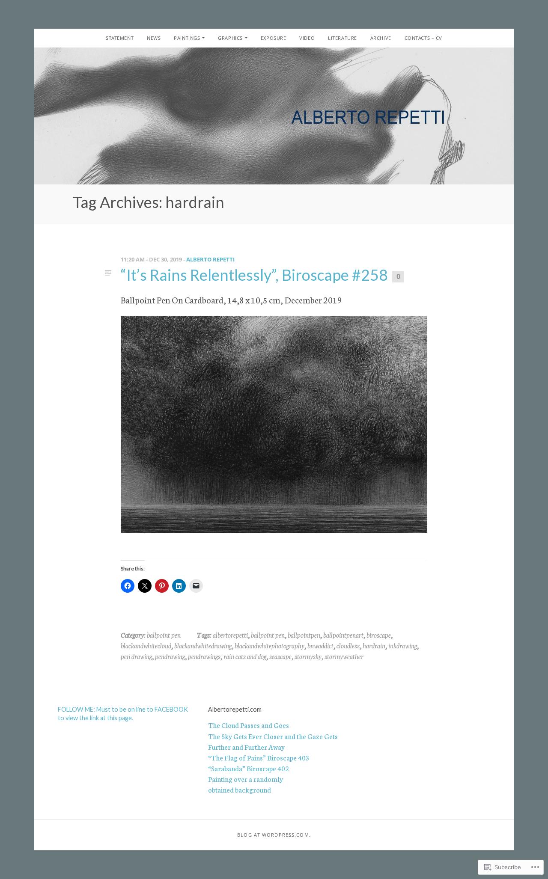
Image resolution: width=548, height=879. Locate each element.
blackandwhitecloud (146, 645)
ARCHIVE (380, 38)
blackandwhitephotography (269, 645)
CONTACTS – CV (423, 38)
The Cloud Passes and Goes (248, 725)
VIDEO (307, 38)
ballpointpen (304, 634)
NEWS (154, 38)
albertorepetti (230, 634)
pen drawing (136, 656)
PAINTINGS (187, 38)
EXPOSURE (273, 38)
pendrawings (204, 656)
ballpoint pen (164, 634)
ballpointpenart (343, 634)
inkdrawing (402, 645)
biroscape (378, 634)
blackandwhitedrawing (203, 645)
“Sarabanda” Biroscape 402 (248, 768)
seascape (280, 656)
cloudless (348, 645)
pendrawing (170, 656)
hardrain (374, 645)
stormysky (308, 656)
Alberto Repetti (210, 259)
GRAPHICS (230, 38)
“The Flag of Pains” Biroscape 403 (259, 757)
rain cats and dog (244, 656)
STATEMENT (120, 38)
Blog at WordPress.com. (274, 834)
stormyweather (344, 656)
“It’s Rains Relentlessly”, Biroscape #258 (254, 275)
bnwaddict (320, 645)
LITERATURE (342, 38)
